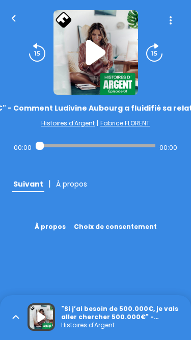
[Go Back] (13, 17)
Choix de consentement (115, 226)
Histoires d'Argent (68, 123)
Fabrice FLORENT (125, 123)
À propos (50, 226)
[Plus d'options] (170, 20)
